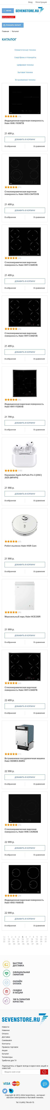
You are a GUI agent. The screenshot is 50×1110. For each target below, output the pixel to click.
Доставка (6, 1037)
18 (32, 939)
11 (46, 937)
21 (46, 939)
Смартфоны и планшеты (25, 57)
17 (27, 939)
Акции (4, 1050)
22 (4, 941)
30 (41, 941)
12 (4, 939)
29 (37, 941)
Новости (5, 1027)
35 (23, 944)
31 (46, 941)
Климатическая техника (25, 50)
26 (23, 941)
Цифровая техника (25, 65)
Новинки (6, 1030)
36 (28, 944)
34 (19, 944)
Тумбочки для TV (9, 1060)
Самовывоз (7, 1040)
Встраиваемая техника (25, 80)
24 (13, 941)
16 (23, 939)
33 (14, 944)
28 (32, 941)
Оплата (5, 1033)
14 (13, 939)
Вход (30, 2)
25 (18, 941)
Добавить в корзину (25, 139)
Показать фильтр (13, 25)
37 (33, 944)
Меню (8, 11)
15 (18, 939)
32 (9, 944)
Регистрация (41, 2)
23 (9, 941)
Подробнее (25, 100)
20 (41, 939)
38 (37, 944)
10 (41, 937)
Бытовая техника (25, 72)
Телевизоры (7, 1057)
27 (27, 941)
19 (37, 939)
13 (9, 939)
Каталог (5, 1053)
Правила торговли (10, 1047)
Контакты (6, 1043)
